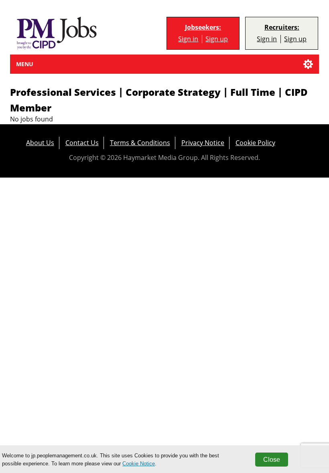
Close (271, 459)
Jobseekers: (203, 27)
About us (40, 142)
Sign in (188, 39)
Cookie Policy (255, 142)
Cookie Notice (138, 464)
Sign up (216, 39)
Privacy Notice (202, 142)
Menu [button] (24, 64)
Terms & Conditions (140, 142)
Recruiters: (281, 27)
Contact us (82, 142)
